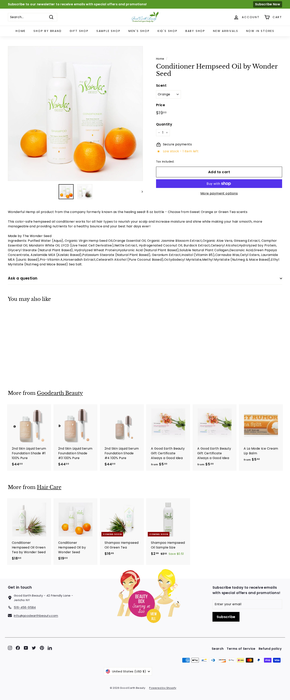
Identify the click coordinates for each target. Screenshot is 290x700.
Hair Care (49, 487)
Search (218, 648)
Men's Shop (139, 31)
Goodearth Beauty (60, 393)
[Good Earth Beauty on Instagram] (10, 647)
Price (160, 105)
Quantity (164, 124)
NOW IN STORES (260, 31)
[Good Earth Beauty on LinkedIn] (50, 647)
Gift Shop (79, 31)
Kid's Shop (168, 31)
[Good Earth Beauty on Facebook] (18, 647)
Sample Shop (108, 31)
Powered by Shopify (162, 688)
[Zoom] (75, 113)
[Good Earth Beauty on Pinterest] (42, 647)
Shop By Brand (48, 31)
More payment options (219, 193)
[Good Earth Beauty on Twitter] (34, 647)
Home (21, 31)
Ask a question (22, 278)
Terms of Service (241, 648)
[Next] (140, 192)
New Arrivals (225, 31)
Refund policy (270, 648)
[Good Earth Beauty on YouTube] (26, 647)
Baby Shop (195, 31)
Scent (161, 85)
